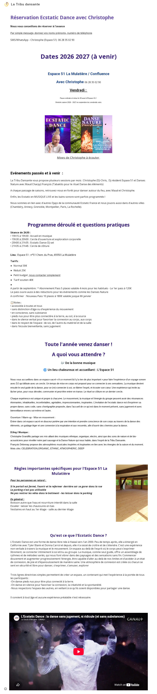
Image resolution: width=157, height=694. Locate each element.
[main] (78, 27)
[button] (5, 689)
